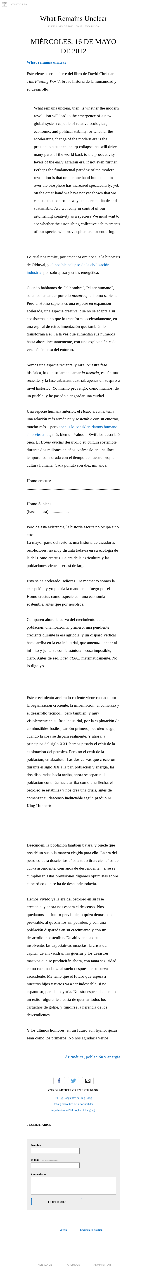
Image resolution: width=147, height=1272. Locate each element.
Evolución (92, 26)
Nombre (36, 1145)
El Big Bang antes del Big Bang (73, 1097)
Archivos (73, 1264)
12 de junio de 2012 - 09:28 (65, 26)
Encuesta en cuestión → (93, 1230)
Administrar (102, 1264)
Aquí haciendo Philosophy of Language (73, 1110)
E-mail (44, 1159)
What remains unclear (46, 62)
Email (88, 1080)
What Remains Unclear (73, 18)
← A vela (62, 1230)
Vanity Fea (19, 4)
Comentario (38, 1174)
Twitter (73, 1080)
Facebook (59, 1080)
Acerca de (45, 1264)
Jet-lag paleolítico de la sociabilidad (74, 1104)
